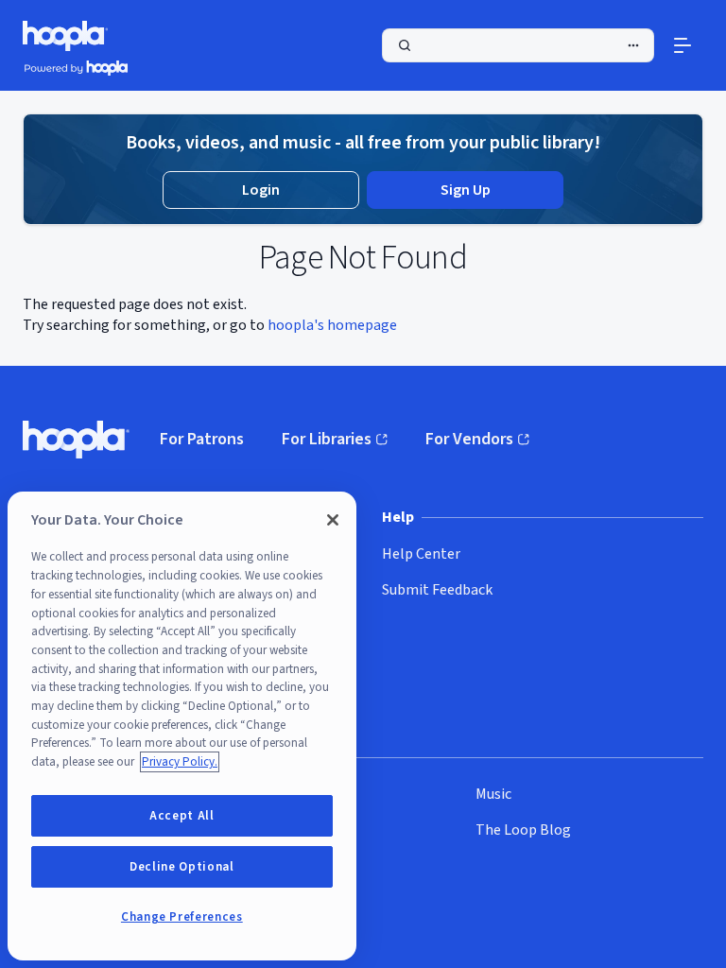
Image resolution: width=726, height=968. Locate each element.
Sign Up (466, 190)
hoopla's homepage (332, 325)
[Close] (333, 520)
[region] (182, 726)
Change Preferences (182, 916)
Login (261, 190)
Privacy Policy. (179, 761)
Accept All (182, 815)
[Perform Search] (518, 45)
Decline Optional (182, 866)
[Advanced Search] (633, 45)
